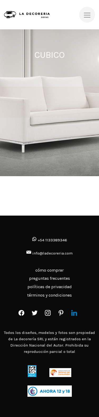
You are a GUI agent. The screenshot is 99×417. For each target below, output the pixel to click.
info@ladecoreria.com (52, 253)
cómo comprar (49, 270)
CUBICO (49, 55)
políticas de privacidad (49, 286)
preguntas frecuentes (49, 278)
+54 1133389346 (52, 240)
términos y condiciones (49, 295)
